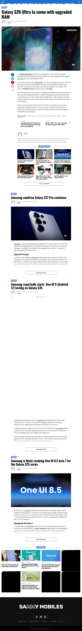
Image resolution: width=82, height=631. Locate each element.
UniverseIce (39, 82)
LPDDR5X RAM (52, 116)
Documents (35, 257)
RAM (64, 116)
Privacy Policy (22, 621)
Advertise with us (34, 621)
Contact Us (44, 621)
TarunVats (59, 428)
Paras (9, 22)
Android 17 (41, 420)
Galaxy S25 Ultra (32, 116)
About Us (61, 621)
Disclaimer (53, 621)
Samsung (20, 117)
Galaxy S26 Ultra (26, 74)
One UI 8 (60, 116)
